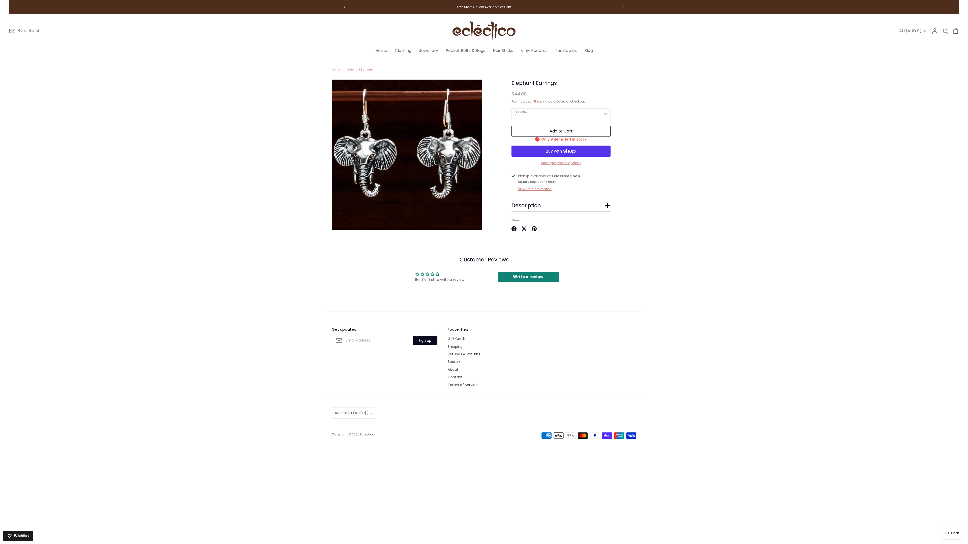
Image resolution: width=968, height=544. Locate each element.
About (453, 369)
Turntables (566, 50)
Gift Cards (457, 338)
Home (381, 50)
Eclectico (367, 434)
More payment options (561, 162)
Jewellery (428, 50)
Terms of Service (463, 384)
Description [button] (526, 205)
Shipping (540, 101)
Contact (455, 377)
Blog (588, 50)
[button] (561, 207)
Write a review (528, 277)
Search (454, 361)
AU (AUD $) (910, 31)
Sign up (424, 340)
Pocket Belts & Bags (465, 50)
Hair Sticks (503, 50)
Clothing (403, 50)
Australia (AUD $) (352, 413)
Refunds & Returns (464, 354)
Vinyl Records (534, 50)
